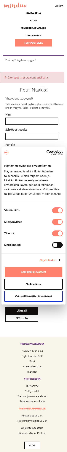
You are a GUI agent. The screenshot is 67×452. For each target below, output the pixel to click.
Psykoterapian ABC (33, 28)
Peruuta (21, 318)
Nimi (8, 114)
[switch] (57, 222)
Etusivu (9, 60)
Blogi (33, 20)
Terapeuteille (33, 42)
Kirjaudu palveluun (32, 415)
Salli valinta (33, 284)
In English (32, 371)
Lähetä (22, 310)
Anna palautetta (32, 366)
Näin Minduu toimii (32, 350)
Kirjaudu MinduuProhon (32, 433)
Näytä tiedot (47, 260)
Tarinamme (33, 35)
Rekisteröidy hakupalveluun (32, 420)
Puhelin (10, 144)
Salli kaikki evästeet (33, 271)
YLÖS (32, 445)
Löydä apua (33, 13)
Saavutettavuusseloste (32, 401)
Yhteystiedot (32, 391)
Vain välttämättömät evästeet (33, 296)
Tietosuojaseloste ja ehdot (32, 396)
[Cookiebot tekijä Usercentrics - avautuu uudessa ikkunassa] (47, 152)
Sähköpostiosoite (16, 129)
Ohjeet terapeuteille (32, 427)
